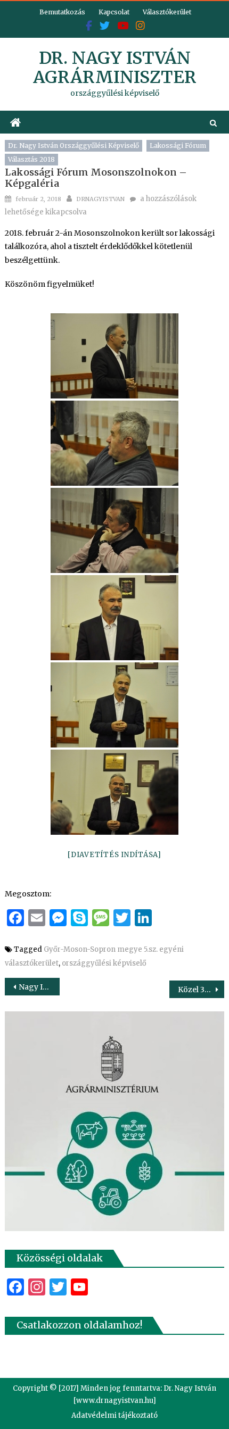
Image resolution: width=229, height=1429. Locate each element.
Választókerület (167, 12)
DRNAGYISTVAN (100, 199)
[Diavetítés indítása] (114, 854)
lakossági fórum (178, 145)
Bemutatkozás (62, 12)
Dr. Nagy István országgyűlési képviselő (73, 145)
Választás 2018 (31, 159)
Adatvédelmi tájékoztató (114, 1415)
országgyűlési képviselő (104, 963)
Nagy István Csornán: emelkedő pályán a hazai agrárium (39, 987)
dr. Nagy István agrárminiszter (115, 67)
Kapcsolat (114, 12)
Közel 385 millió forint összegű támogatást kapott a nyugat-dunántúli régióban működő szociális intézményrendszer (201, 989)
